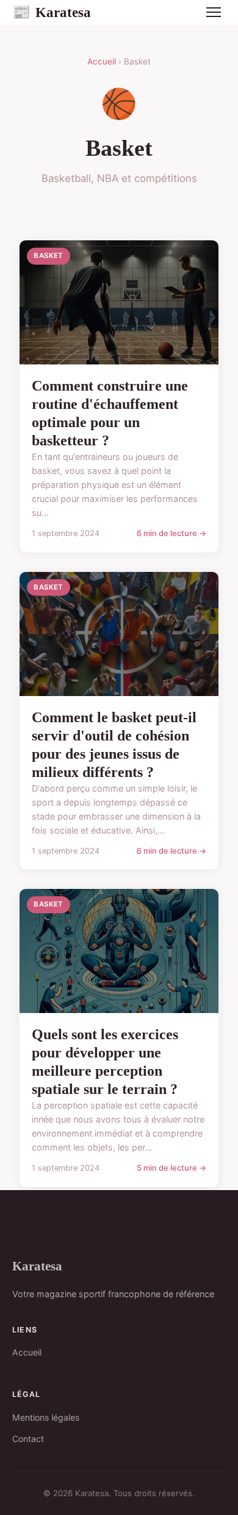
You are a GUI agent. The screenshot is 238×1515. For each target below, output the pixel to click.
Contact (28, 1438)
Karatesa (51, 12)
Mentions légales (45, 1417)
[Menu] (213, 12)
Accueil (101, 61)
